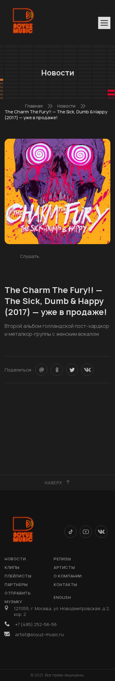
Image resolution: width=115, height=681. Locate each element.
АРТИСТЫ (64, 567)
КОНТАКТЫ (65, 584)
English (62, 597)
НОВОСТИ (15, 559)
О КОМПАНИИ (68, 576)
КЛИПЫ (12, 567)
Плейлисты (18, 576)
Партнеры (16, 584)
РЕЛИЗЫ (62, 559)
